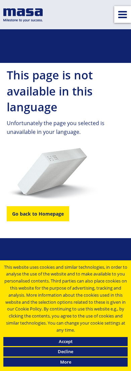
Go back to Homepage (38, 214)
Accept (66, 341)
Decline (65, 351)
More (65, 362)
